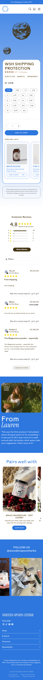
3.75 (14, 95)
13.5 (24, 110)
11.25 (31, 105)
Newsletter (7, 647)
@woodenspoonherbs (21, 550)
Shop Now (19, 528)
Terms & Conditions (27, 674)
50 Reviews (23, 72)
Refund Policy (14, 676)
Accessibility (13, 674)
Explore (5, 636)
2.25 (33, 90)
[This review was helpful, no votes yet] (32, 294)
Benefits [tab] (21, 76)
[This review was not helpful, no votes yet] (36, 294)
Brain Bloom (13, 166)
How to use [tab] (10, 76)
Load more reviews (21, 368)
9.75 (14, 105)
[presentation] (3, 2)
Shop (4, 630)
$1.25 (8, 90)
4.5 (23, 95)
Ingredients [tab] (32, 76)
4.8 (15, 72)
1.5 (25, 90)
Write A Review (21, 249)
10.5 (23, 105)
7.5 (23, 100)
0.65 (17, 90)
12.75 (15, 110)
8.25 (30, 100)
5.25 (31, 95)
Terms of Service (28, 676)
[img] (5, 72)
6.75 (14, 100)
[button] (34, 9)
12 (7, 110)
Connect (6, 641)
